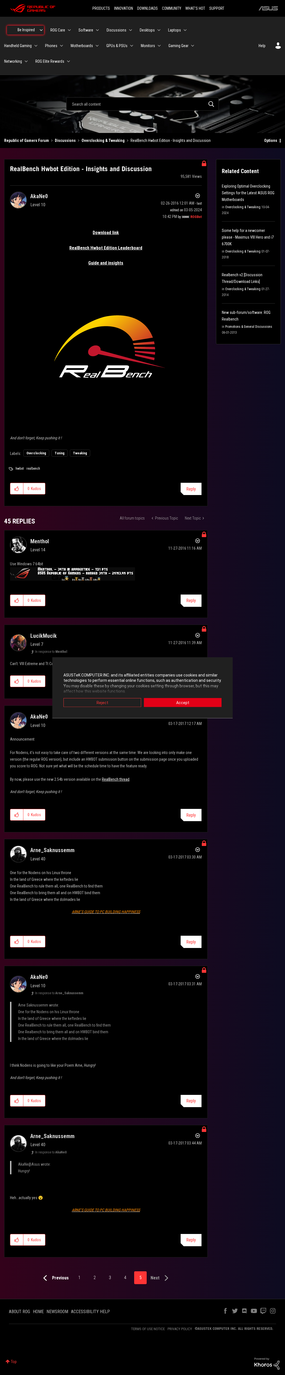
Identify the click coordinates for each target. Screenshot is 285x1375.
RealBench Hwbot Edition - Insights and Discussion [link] (171, 140)
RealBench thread (115, 779)
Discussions (65, 140)
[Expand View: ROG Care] (69, 30)
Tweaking (80, 453)
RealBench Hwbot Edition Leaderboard (105, 248)
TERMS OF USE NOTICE (148, 1329)
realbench (33, 469)
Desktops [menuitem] (147, 30)
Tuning (60, 453)
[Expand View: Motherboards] (97, 46)
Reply (191, 489)
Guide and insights (105, 263)
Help (262, 45)
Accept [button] (182, 702)
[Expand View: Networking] (26, 61)
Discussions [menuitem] (116, 30)
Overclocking (36, 453)
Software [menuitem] (85, 30)
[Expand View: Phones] (61, 46)
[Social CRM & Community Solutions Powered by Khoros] (266, 1363)
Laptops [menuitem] (174, 30)
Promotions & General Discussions (248, 327)
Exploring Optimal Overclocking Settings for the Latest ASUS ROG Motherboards (248, 193)
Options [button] (270, 140)
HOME (38, 1311)
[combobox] (142, 104)
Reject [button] (102, 702)
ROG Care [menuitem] (57, 30)
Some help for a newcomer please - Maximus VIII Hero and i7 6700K (248, 237)
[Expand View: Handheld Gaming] (36, 46)
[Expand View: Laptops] (185, 30)
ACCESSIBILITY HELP (90, 1311)
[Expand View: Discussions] (130, 30)
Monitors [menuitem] (148, 45)
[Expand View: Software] (97, 30)
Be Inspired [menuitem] (26, 30)
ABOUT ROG (19, 1311)
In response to (51, 652)
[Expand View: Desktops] (159, 30)
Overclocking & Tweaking (103, 140)
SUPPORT (216, 8)
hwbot (20, 469)
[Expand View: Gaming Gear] (192, 46)
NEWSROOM (57, 1311)
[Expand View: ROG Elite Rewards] (68, 61)
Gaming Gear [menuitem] (178, 45)
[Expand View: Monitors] (159, 46)
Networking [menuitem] (13, 61)
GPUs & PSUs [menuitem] (116, 45)
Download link (106, 232)
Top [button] (14, 1361)
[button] (16, 488)
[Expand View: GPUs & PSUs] (131, 46)
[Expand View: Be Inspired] (41, 30)
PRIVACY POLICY (180, 1329)
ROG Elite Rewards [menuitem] (49, 61)
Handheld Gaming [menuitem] (18, 45)
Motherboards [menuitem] (82, 45)
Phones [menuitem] (51, 45)
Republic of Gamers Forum (26, 140)
